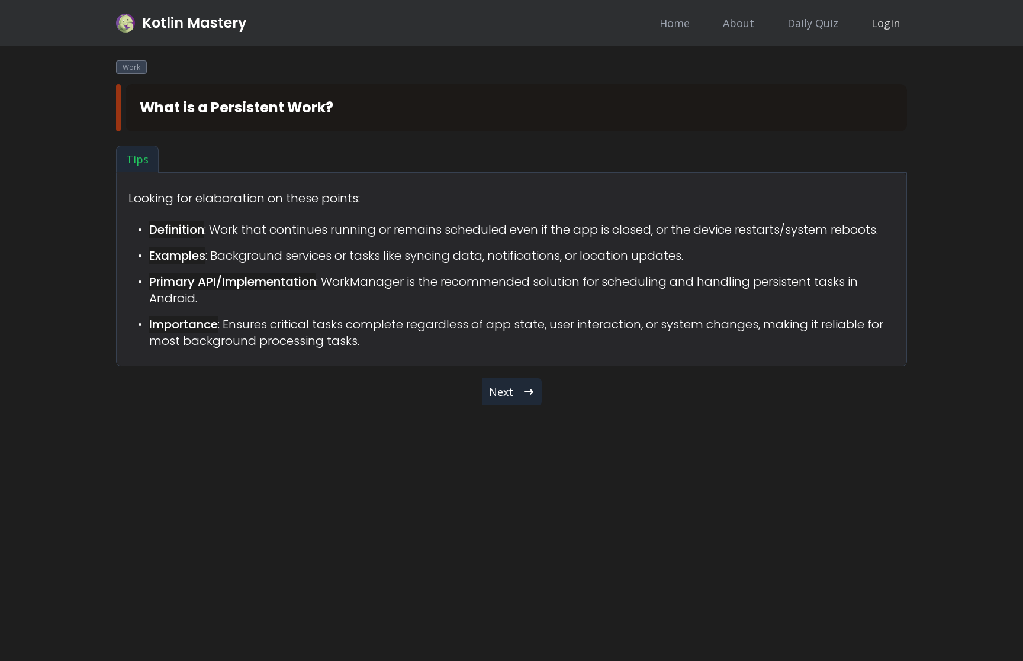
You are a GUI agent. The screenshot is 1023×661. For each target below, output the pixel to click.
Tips (137, 159)
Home (675, 23)
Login (885, 23)
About (738, 23)
